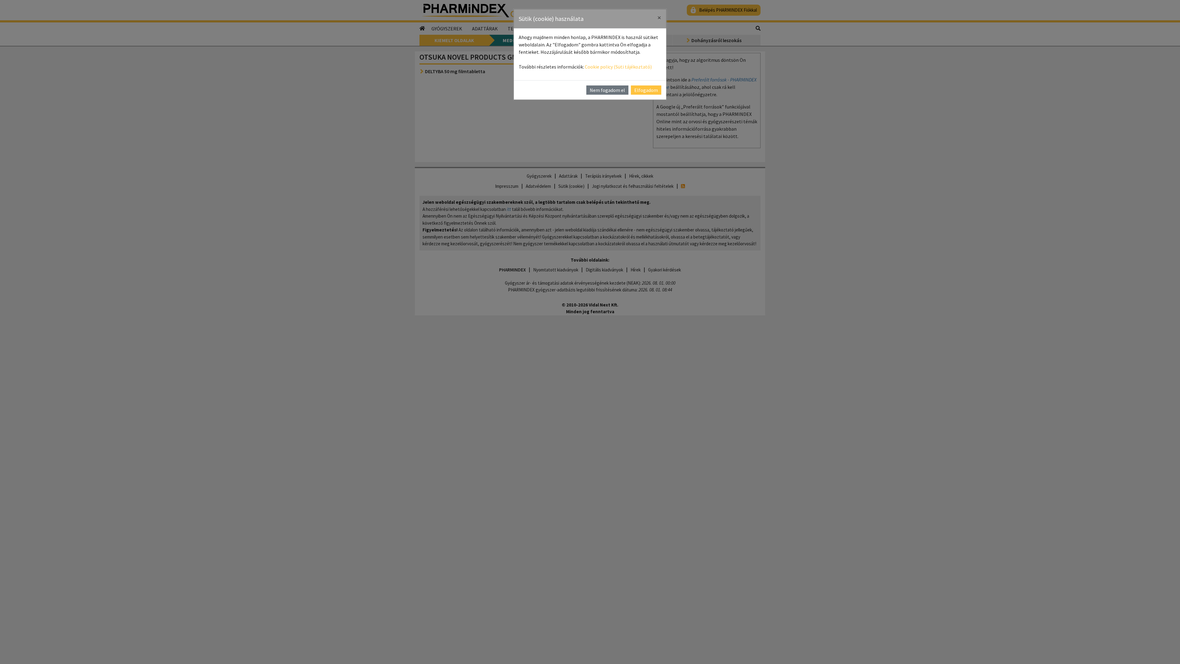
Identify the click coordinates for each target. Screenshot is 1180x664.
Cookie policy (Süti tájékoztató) (618, 67)
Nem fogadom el (607, 90)
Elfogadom (646, 90)
